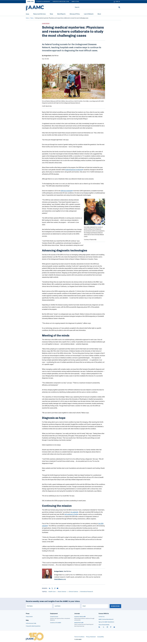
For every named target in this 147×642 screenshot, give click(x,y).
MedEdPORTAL (78, 622)
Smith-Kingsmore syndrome (73, 170)
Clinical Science (73, 591)
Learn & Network (88, 14)
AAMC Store (75, 1)
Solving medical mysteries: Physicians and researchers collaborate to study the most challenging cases (61, 18)
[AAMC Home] (35, 8)
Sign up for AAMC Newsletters (106, 622)
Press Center (29, 616)
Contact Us (101, 616)
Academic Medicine (79, 616)
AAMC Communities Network (106, 619)
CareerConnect (54, 616)
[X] (53, 588)
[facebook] (110, 627)
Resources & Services (39, 14)
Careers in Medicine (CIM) (61, 1)
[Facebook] (55, 588)
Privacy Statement (91, 636)
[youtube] (114, 627)
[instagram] (107, 627)
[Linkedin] (50, 588)
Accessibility (100, 636)
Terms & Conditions (79, 636)
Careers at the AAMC (55, 622)
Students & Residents (43, 1)
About (99, 14)
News (51, 14)
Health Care (52, 591)
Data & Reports (61, 14)
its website (74, 512)
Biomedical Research (86, 591)
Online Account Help (31, 623)
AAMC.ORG (30, 1)
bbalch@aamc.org (60, 579)
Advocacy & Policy (75, 14)
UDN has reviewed (66, 191)
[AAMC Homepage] (34, 636)
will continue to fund (71, 514)
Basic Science (62, 591)
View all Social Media (104, 624)
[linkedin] (99, 627)
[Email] (58, 588)
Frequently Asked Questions (33, 626)
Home (27, 14)
